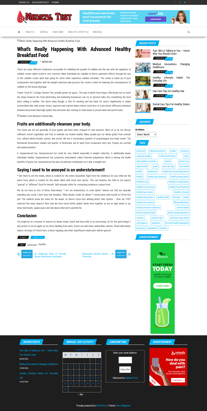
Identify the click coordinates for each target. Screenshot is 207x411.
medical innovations (145, 202)
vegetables (152, 228)
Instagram (180, 2)
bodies (173, 151)
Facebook (175, 2)
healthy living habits (145, 197)
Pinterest (189, 2)
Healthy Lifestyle (78, 32)
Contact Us (24, 2)
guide (155, 166)
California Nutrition (167, 156)
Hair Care (58, 32)
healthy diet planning (157, 176)
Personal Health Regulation (177, 223)
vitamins (163, 228)
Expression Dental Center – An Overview (98, 255)
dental (167, 161)
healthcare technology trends (176, 171)
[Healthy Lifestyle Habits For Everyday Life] (142, 81)
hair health (184, 166)
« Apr (80, 394)
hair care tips (168, 166)
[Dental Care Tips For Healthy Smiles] (142, 107)
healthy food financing (179, 187)
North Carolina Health (145, 212)
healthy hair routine (144, 192)
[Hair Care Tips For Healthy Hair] (142, 94)
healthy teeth (163, 197)
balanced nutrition (157, 151)
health (139, 171)
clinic (186, 156)
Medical (97, 32)
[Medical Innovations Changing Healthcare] (142, 67)
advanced (32, 244)
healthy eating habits (180, 176)
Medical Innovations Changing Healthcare (171, 66)
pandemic (156, 223)
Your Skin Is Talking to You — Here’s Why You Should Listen (171, 52)
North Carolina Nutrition (178, 212)
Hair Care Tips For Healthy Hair (168, 91)
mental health (183, 207)
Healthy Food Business (179, 181)
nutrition (140, 217)
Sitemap (55, 2)
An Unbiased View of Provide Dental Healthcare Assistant (50, 255)
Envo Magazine (123, 405)
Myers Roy (47, 62)
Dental (44, 32)
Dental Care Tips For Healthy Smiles (171, 104)
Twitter (184, 2)
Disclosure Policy (40, 2)
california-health (143, 156)
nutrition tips (157, 217)
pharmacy (140, 228)
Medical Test (131, 377)
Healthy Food (37, 237)
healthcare (152, 171)
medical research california (148, 207)
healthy (42, 244)
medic (186, 197)
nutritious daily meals (179, 217)
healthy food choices (145, 187)
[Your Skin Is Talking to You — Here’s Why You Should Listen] (142, 53)
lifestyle (176, 197)
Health (29, 32)
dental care (184, 161)
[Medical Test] (19, 32)
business (185, 151)
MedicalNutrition (181, 202)
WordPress (101, 405)
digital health (142, 166)
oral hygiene (141, 223)
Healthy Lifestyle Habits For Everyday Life (171, 79)
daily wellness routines (146, 161)
